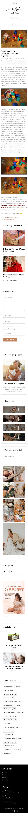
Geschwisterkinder (10, 720)
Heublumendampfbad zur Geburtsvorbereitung (14, 667)
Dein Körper (8, 698)
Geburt (20, 712)
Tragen (13, 742)
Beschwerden (8, 690)
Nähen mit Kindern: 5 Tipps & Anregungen (14, 250)
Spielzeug (12, 219)
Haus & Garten (9, 727)
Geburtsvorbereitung (10, 716)
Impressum (5, 777)
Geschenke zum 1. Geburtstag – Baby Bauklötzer (9, 53)
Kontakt (4, 775)
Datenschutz (5, 780)
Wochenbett (8, 753)
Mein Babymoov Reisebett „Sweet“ (14, 646)
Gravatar (9, 327)
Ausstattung (8, 686)
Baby (17, 686)
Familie (18, 705)
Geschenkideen (5, 219)
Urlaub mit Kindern (10, 745)
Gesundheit (8, 723)
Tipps (6, 742)
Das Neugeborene (10, 694)
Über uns (4, 772)
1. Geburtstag (8, 217)
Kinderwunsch (8, 731)
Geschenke (15, 217)
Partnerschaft (8, 734)
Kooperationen (14, 18)
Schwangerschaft (10, 738)
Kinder (19, 727)
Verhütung (7, 749)
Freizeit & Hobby (22, 58)
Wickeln (17, 749)
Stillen (20, 738)
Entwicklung (8, 705)
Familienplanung (9, 709)
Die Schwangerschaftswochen (13, 701)
